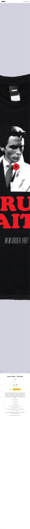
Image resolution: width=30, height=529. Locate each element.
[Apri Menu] (28, 1)
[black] (16, 384)
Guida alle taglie (15, 385)
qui (16, 403)
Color (14, 384)
